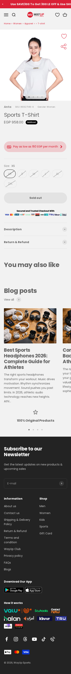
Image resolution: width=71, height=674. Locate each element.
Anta (7, 107)
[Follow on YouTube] (34, 639)
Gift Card (45, 533)
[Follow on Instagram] (16, 639)
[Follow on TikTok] (43, 639)
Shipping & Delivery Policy (17, 522)
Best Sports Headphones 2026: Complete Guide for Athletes (27, 358)
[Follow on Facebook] (6, 639)
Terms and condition (11, 540)
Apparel (28, 23)
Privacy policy (13, 556)
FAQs (7, 563)
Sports (43, 526)
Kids (42, 520)
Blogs (7, 569)
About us (10, 506)
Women (17, 23)
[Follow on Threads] (25, 639)
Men (42, 506)
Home (7, 23)
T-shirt (41, 23)
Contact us (12, 513)
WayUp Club (12, 549)
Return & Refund (15, 531)
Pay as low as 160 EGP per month (35, 147)
